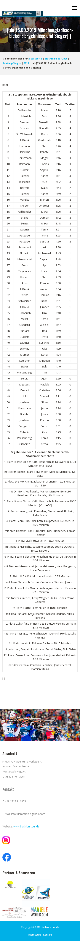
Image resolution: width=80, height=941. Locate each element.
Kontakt (47, 934)
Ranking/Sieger (11, 63)
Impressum (34, 934)
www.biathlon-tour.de (26, 826)
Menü (74, 8)
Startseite (35, 58)
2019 (26, 63)
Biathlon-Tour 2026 (56, 58)
